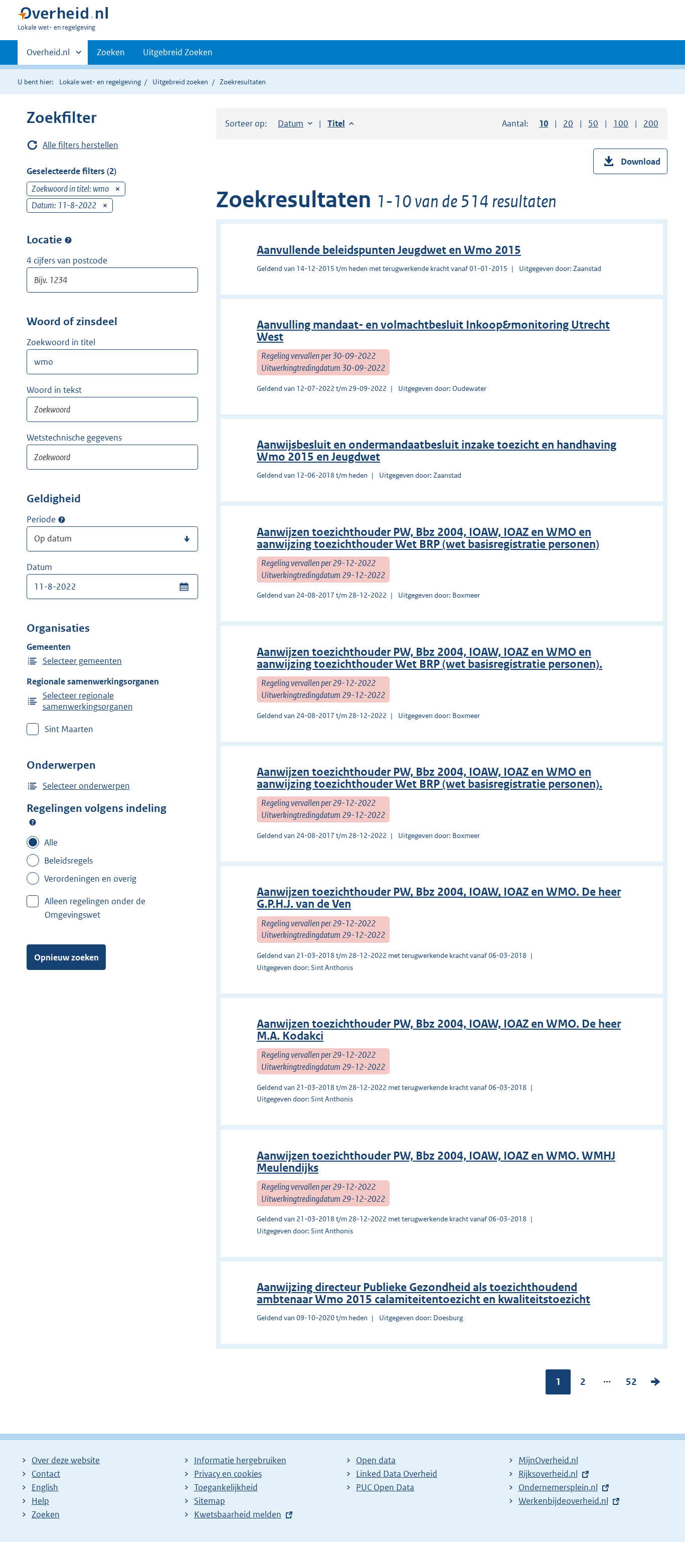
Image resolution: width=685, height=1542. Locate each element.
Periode (41, 519)
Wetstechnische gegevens (74, 437)
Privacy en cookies (228, 1473)
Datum (39, 567)
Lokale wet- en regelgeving (100, 81)
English (45, 1487)
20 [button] (568, 123)
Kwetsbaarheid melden (237, 1514)
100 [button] (620, 123)
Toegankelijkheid (226, 1487)
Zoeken (111, 52)
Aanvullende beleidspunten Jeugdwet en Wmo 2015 (389, 250)
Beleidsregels (68, 860)
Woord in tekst (54, 389)
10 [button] (543, 123)
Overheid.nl (48, 56)
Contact (46, 1473)
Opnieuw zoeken (66, 957)
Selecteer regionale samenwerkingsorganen (88, 701)
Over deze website (66, 1460)
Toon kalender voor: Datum (183, 586)
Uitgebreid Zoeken (178, 52)
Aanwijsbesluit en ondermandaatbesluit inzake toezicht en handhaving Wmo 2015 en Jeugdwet (436, 451)
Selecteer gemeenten (82, 660)
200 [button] (650, 123)
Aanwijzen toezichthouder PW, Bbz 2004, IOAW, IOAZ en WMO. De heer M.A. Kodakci (439, 1030)
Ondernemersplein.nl (558, 1487)
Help (40, 1500)
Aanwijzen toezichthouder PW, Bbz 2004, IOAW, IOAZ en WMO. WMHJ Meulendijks (436, 1162)
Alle (51, 842)
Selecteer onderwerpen (86, 785)
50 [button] (593, 123)
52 (631, 1384)
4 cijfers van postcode (67, 260)
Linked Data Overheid (396, 1473)
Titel (340, 123)
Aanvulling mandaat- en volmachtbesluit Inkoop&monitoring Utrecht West (433, 331)
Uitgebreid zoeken (180, 81)
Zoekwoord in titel (61, 342)
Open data (376, 1460)
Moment (61, 519)
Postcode (68, 239)
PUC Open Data (385, 1487)
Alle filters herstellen (80, 145)
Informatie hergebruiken (240, 1460)
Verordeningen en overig (90, 878)
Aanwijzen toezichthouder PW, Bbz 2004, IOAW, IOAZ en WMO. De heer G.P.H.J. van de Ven (439, 898)
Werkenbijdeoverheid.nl (563, 1500)
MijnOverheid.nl (548, 1460)
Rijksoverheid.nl (548, 1473)
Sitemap (209, 1500)
